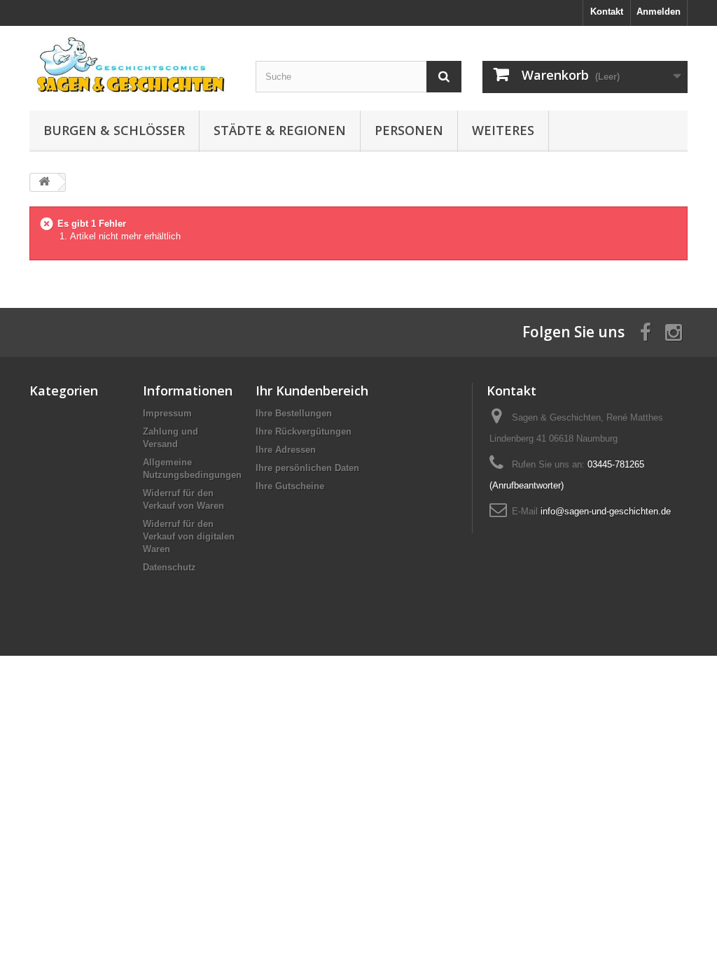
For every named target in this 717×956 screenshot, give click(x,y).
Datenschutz (169, 567)
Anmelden (658, 11)
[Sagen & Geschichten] (132, 64)
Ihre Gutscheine (290, 486)
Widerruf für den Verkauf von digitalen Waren (189, 536)
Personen (409, 130)
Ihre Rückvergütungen (303, 431)
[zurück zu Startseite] (44, 182)
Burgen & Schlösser (114, 130)
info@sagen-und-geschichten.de (606, 511)
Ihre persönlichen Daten (307, 468)
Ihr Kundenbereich (312, 390)
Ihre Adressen (286, 449)
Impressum (167, 413)
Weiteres (503, 130)
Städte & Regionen (280, 130)
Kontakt (606, 11)
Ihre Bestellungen (294, 413)
